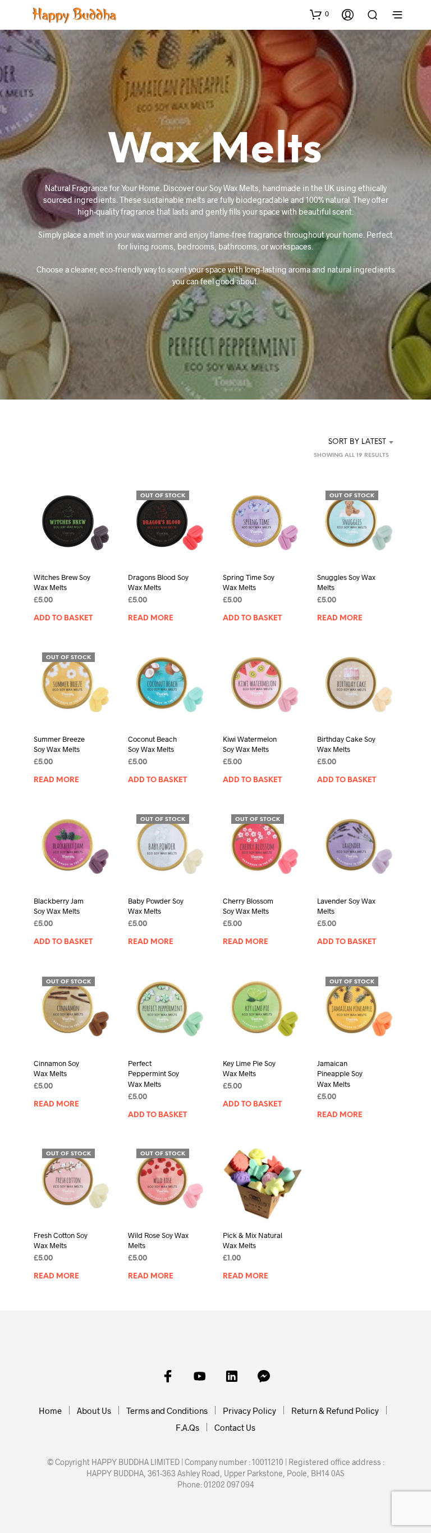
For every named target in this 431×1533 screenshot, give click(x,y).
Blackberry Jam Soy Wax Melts (59, 906)
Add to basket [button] (63, 618)
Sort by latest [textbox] (357, 442)
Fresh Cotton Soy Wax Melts (61, 1240)
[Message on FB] (263, 1376)
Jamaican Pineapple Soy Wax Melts (340, 1073)
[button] (319, 14)
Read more (150, 618)
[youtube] (200, 1376)
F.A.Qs (187, 1427)
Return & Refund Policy (335, 1410)
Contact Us (234, 1427)
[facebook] (168, 1376)
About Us (94, 1410)
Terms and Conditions (167, 1410)
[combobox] (340, 442)
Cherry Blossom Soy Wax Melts (248, 906)
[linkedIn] (232, 1376)
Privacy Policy (249, 1410)
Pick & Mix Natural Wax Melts (252, 1240)
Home (50, 1410)
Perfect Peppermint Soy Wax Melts (153, 1073)
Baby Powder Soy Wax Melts (156, 906)
